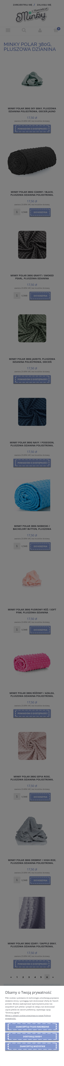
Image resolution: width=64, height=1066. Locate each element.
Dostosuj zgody (32, 1036)
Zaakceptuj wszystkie (32, 1046)
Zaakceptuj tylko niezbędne (32, 1026)
